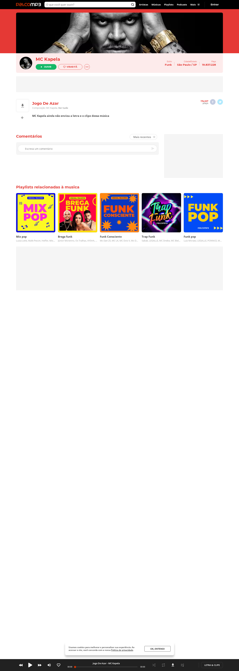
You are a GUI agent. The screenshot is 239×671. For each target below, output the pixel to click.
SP (195, 64)
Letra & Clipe (212, 665)
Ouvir (47, 66)
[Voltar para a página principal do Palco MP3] (29, 4)
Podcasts (182, 4)
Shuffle (154, 665)
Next (39, 665)
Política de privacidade (122, 650)
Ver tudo (63, 107)
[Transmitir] (191, 665)
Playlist (182, 665)
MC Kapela (48, 59)
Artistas (143, 4)
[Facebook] (213, 102)
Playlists (168, 4)
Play (30, 665)
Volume (49, 665)
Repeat (163, 665)
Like (58, 665)
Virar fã (72, 66)
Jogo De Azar (100, 663)
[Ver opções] (87, 67)
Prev (21, 665)
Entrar (215, 4)
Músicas (156, 4)
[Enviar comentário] (153, 148)
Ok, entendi (157, 649)
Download (173, 665)
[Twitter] (220, 102)
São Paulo (184, 64)
